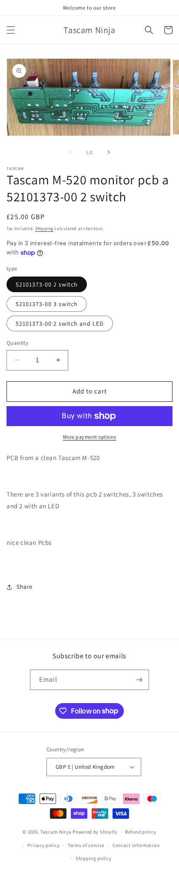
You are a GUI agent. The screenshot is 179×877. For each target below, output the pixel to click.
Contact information (136, 845)
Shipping (44, 228)
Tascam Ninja (55, 832)
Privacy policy (43, 845)
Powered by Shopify (95, 832)
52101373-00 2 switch (47, 284)
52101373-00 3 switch (47, 304)
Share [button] (25, 586)
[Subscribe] (139, 680)
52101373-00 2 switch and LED (60, 323)
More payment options (89, 436)
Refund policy (140, 832)
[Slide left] (70, 152)
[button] (10, 30)
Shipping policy (94, 858)
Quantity (17, 343)
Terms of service (86, 845)
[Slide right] (108, 152)
